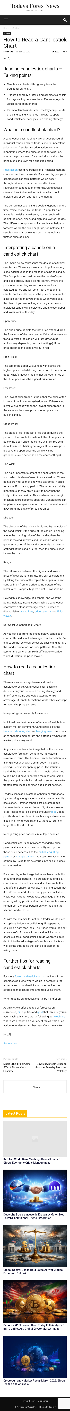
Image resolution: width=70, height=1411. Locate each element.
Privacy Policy (28, 1400)
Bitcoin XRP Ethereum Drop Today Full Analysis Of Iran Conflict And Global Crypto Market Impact (34, 1327)
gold (40, 1012)
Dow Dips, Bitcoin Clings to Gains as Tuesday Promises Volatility (51, 1067)
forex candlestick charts (29, 976)
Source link (10, 1043)
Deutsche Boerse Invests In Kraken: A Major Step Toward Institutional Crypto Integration (33, 1216)
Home (6, 28)
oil (19, 1012)
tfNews (9, 51)
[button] (65, 20)
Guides (15, 28)
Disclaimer (43, 1400)
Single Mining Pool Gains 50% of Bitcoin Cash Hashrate (17, 1067)
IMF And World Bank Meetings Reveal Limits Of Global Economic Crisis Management (32, 1161)
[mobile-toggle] (5, 20)
